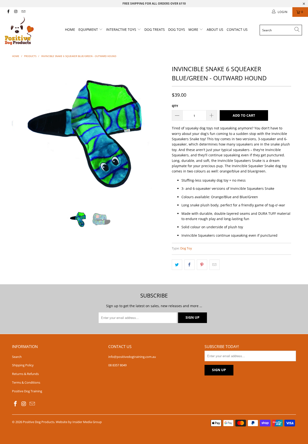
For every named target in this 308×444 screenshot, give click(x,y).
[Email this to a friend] (214, 265)
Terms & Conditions (26, 382)
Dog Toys (176, 29)
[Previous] (20, 133)
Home (70, 29)
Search (17, 357)
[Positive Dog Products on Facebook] (8, 12)
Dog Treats (154, 29)
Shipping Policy (23, 365)
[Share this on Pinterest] (202, 265)
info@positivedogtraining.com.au (132, 357)
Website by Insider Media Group (79, 422)
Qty (175, 106)
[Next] (158, 133)
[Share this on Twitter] (177, 265)
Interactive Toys (121, 29)
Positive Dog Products (38, 422)
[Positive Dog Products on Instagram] (15, 12)
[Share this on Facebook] (189, 265)
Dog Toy (186, 248)
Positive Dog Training (27, 391)
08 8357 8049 (117, 365)
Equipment (88, 29)
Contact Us (237, 29)
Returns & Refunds (25, 374)
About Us (215, 29)
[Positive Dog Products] (27, 31)
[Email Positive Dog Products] (23, 12)
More (193, 29)
